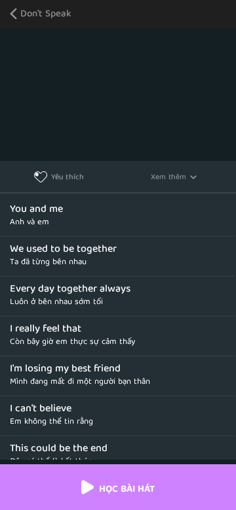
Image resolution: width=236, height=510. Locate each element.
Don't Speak (45, 15)
